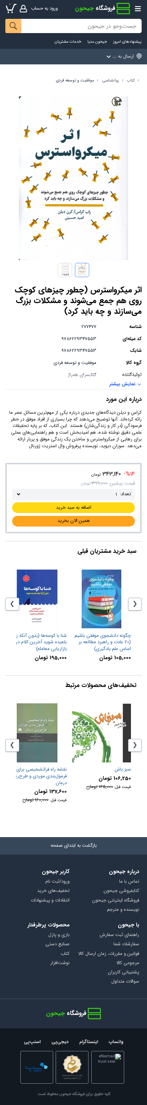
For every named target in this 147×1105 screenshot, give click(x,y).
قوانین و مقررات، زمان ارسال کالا (108, 954)
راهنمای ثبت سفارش (119, 935)
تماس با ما (129, 881)
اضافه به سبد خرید (73, 507)
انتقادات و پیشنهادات (50, 900)
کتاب (131, 80)
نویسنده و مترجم (123, 909)
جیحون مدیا (97, 41)
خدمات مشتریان (68, 41)
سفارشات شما (126, 944)
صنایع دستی (57, 944)
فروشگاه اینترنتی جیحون (115, 900)
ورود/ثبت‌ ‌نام (57, 881)
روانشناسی (110, 80)
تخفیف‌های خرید (53, 891)
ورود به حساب (44, 8)
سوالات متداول (125, 981)
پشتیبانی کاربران (123, 972)
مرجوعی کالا (127, 963)
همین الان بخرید (73, 520)
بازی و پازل (59, 935)
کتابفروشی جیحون (121, 891)
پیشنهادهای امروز (127, 41)
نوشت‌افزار (60, 963)
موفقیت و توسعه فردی (75, 80)
